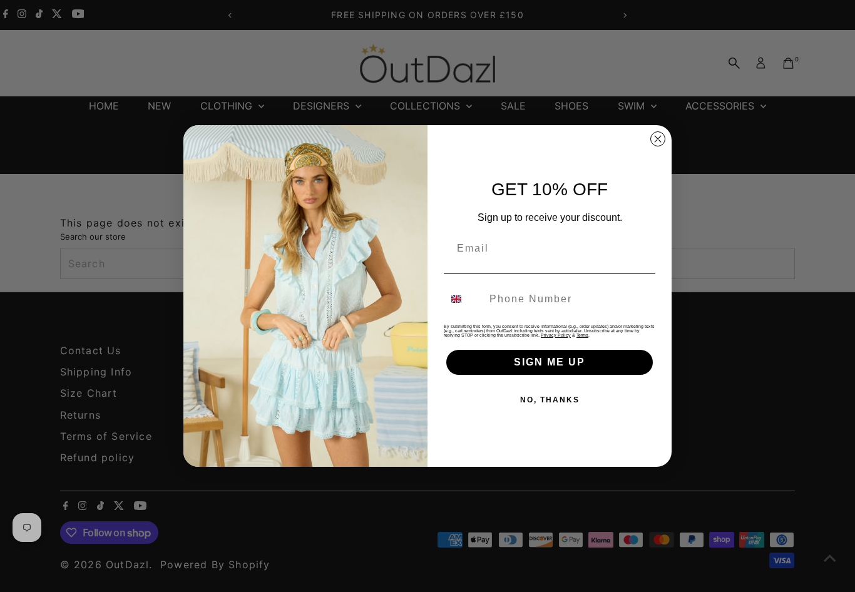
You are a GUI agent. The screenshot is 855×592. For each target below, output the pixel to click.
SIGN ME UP (549, 362)
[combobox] (463, 299)
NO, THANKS (550, 400)
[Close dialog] (657, 138)
